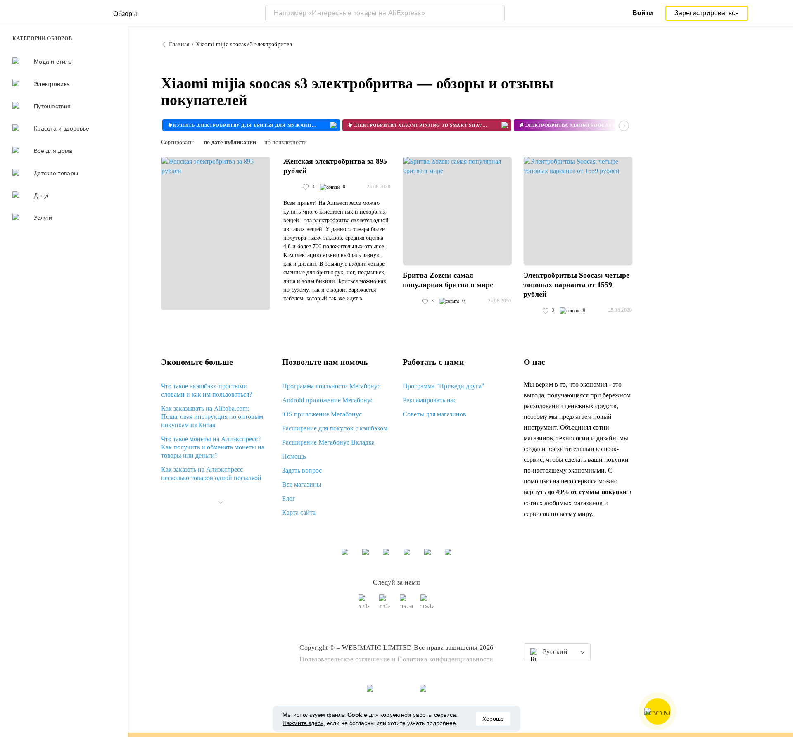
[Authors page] (292, 187)
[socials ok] (386, 604)
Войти (642, 13)
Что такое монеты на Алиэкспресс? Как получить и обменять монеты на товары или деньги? (212, 447)
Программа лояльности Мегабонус (331, 386)
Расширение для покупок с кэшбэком (334, 428)
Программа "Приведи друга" (443, 386)
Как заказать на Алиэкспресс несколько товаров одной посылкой (211, 473)
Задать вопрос (302, 470)
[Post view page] (215, 233)
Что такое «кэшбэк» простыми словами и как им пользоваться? (206, 390)
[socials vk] (365, 604)
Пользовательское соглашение (344, 659)
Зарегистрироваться (706, 13)
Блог (288, 498)
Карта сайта (299, 512)
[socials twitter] (406, 604)
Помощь (294, 456)
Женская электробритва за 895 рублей (335, 166)
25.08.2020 (378, 187)
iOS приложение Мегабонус (322, 414)
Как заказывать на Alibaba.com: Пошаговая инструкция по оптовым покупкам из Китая (212, 416)
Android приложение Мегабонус (327, 400)
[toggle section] (220, 502)
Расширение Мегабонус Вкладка (328, 442)
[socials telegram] (427, 604)
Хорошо (493, 719)
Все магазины (301, 484)
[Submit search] (496, 13)
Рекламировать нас (429, 400)
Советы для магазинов (434, 414)
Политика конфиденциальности (445, 659)
